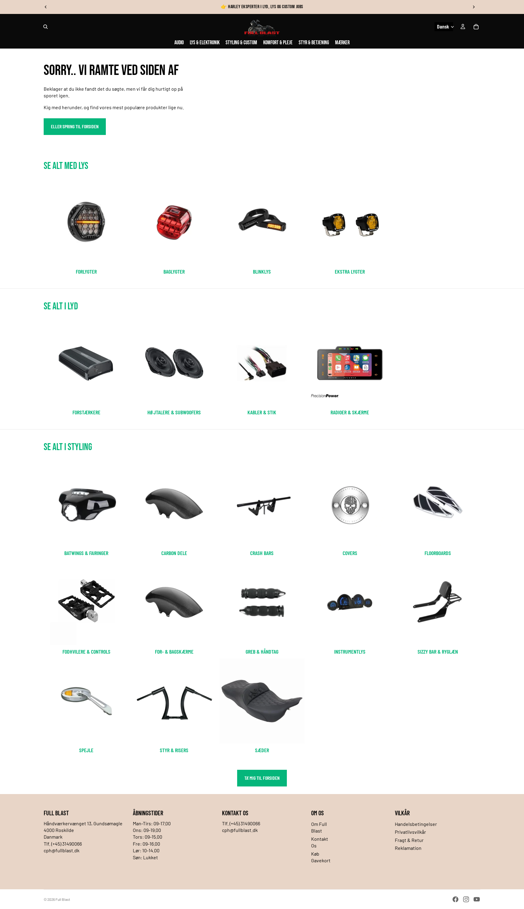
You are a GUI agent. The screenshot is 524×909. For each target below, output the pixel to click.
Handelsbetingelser (416, 824)
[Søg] (45, 26)
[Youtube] (476, 899)
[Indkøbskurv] (476, 26)
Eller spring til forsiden (75, 126)
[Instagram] (466, 899)
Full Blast (62, 899)
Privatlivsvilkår (410, 832)
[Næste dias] (473, 7)
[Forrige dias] (45, 7)
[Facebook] (455, 899)
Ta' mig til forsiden (262, 778)
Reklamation (408, 848)
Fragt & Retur (409, 840)
